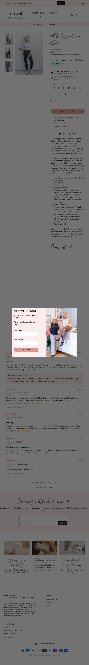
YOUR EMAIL (19, 340)
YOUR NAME (18, 330)
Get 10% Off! (26, 350)
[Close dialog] (75, 310)
